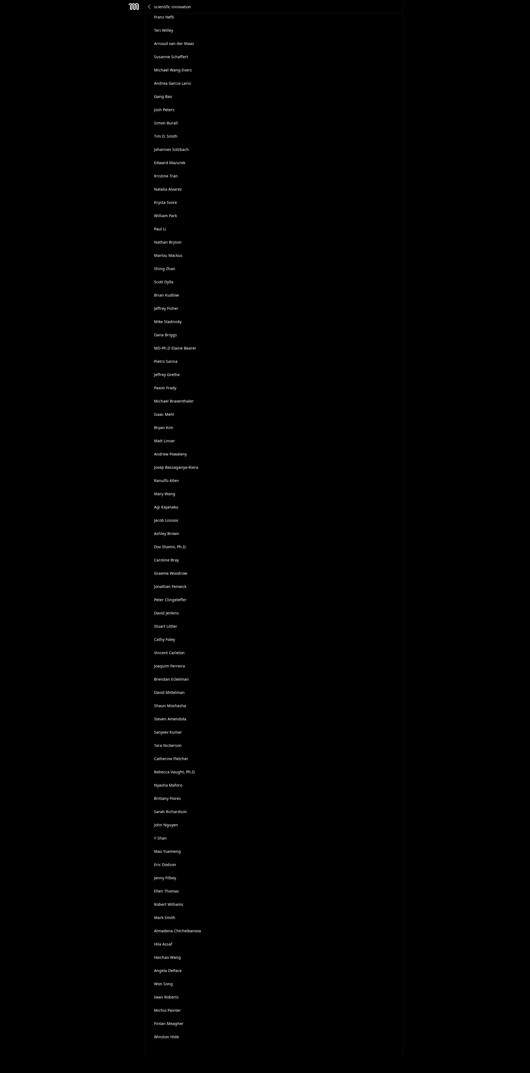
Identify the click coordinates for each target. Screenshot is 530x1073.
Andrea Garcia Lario (172, 83)
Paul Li (160, 228)
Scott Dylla (163, 281)
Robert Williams (168, 904)
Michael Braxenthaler (174, 401)
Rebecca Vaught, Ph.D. (174, 771)
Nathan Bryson (168, 242)
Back (149, 6)
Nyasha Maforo (168, 785)
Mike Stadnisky (168, 321)
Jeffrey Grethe (167, 374)
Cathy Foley (164, 639)
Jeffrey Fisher (166, 308)
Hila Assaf (163, 944)
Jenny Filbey (165, 877)
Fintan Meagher (169, 1023)
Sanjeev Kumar (168, 732)
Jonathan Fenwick (170, 586)
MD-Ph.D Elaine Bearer (175, 348)
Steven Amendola (170, 718)
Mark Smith (164, 917)
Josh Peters (164, 109)
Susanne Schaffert (171, 56)
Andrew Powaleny (170, 454)
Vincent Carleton (169, 652)
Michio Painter (167, 1010)
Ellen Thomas (166, 891)
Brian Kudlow (166, 295)
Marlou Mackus (168, 255)
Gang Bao (163, 96)
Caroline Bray (166, 560)
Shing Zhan (164, 268)
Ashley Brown (166, 533)
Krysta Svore (165, 202)
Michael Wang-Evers (173, 70)
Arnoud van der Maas (174, 43)
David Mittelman (169, 692)
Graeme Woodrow (170, 573)
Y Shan (160, 838)
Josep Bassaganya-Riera (176, 467)
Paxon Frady (165, 387)
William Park (165, 215)
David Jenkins (166, 613)
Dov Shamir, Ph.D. (170, 546)
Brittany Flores (167, 798)
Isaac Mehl (164, 414)
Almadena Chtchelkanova (177, 930)
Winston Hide (166, 1036)
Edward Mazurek (169, 162)
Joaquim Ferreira (169, 666)
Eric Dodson (165, 864)
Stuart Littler (165, 626)
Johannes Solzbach (171, 149)
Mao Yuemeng (167, 851)
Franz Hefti (164, 17)
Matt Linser (164, 440)
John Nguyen (166, 824)
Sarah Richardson (170, 811)
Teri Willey (163, 30)
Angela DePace (168, 970)
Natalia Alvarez (168, 189)
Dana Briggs (165, 334)
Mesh (133, 6)
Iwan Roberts (166, 997)
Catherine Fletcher (171, 758)
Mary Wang (164, 493)
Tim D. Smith (165, 136)
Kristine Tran (166, 176)
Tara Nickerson (168, 745)
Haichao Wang (167, 957)
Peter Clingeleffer (170, 599)
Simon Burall (166, 123)
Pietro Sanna (165, 361)
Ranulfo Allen (166, 480)
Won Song (163, 983)
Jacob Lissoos (166, 520)
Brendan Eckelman (171, 679)
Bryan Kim (163, 427)
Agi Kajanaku (166, 507)
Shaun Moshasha (170, 705)
